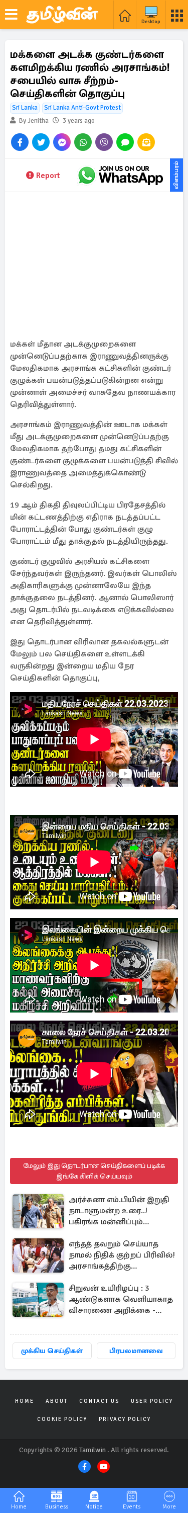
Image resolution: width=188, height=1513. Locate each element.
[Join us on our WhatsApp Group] (120, 175)
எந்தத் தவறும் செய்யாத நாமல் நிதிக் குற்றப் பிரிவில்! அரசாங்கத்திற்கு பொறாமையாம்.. (122, 1256)
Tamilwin (92, 1450)
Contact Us (99, 1401)
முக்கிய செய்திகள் (52, 1351)
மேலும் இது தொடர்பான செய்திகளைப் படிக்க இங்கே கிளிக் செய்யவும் (94, 1171)
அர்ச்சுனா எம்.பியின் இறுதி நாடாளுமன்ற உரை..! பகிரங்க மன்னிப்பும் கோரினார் (119, 1211)
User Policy (152, 1401)
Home (24, 1401)
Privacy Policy (125, 1419)
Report (48, 176)
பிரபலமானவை (136, 1351)
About (57, 1401)
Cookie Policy (62, 1419)
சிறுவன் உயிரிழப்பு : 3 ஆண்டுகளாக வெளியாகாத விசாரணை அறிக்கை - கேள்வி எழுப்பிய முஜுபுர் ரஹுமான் (121, 1300)
